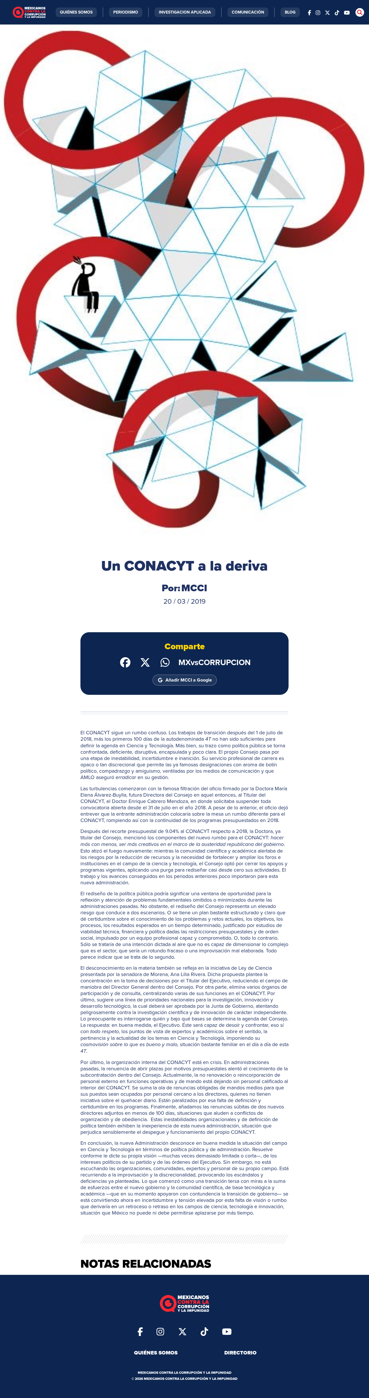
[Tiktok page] (204, 1331)
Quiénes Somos (76, 12)
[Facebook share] (125, 662)
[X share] (145, 662)
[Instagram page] (318, 12)
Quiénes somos (156, 1352)
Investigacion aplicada (185, 12)
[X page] (327, 12)
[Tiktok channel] (337, 12)
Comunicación (248, 12)
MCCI (194, 588)
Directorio (240, 1352)
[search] (359, 12)
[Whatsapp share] (165, 662)
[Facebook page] (309, 12)
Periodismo (125, 12)
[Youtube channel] (347, 12)
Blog (290, 12)
